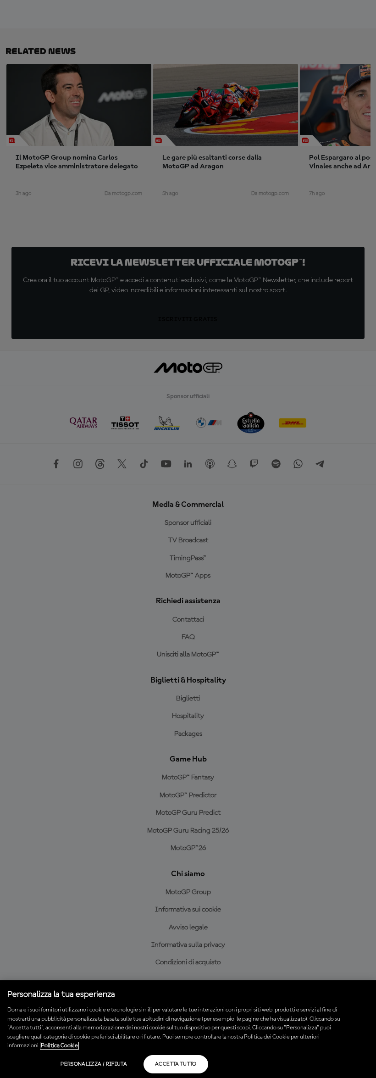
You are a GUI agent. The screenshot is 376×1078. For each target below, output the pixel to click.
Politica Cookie (59, 1046)
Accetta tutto (176, 1064)
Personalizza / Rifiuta (94, 1064)
